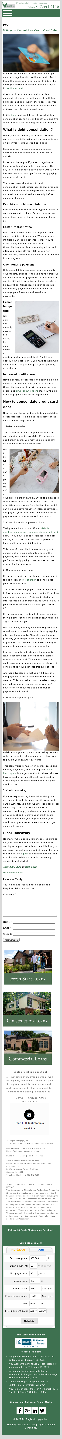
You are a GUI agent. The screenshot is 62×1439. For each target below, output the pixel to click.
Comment (9, 894)
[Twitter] (42, 1410)
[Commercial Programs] (29, 1065)
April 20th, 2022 (12, 867)
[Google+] (27, 1410)
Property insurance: (16, 1296)
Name (7, 922)
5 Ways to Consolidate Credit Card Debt (30, 30)
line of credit (29, 579)
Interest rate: (20, 1281)
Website (7, 934)
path (25, 853)
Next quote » (29, 1101)
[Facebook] (20, 1410)
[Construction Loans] (28, 1027)
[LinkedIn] (34, 1410)
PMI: (25, 1303)
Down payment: (19, 1266)
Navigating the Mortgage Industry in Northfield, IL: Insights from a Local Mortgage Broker (33, 1374)
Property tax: (20, 1288)
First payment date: (16, 1311)
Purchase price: (19, 1258)
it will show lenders (26, 391)
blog (13, 115)
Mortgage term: (19, 1273)
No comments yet (13, 872)
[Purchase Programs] (29, 986)
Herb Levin (31, 867)
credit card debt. (15, 88)
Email (7, 927)
